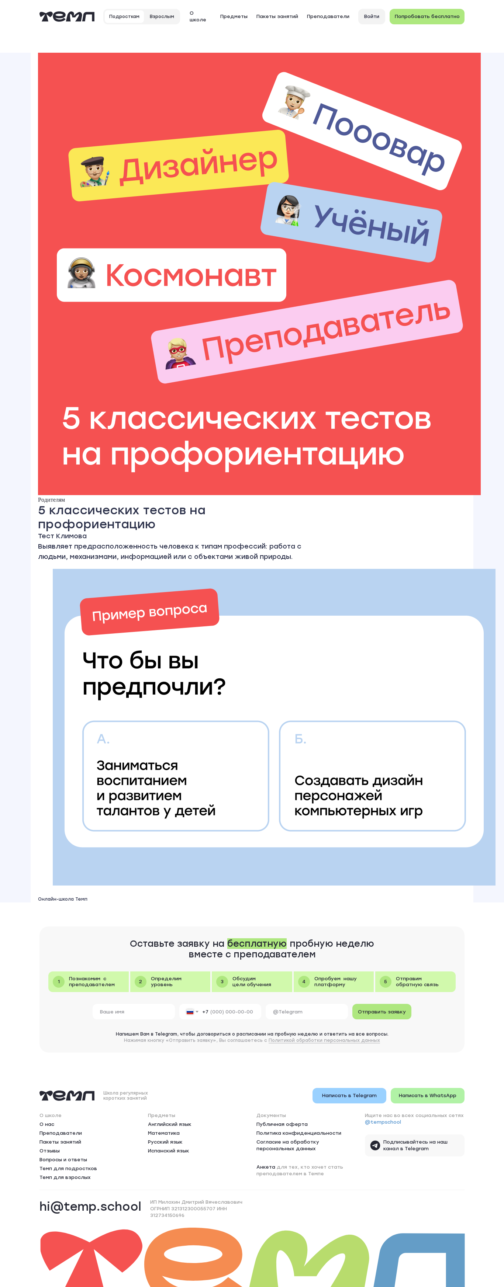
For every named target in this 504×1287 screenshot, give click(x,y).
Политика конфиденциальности (298, 1133)
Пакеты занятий (277, 16)
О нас (46, 1124)
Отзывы (49, 1151)
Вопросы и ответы (63, 1159)
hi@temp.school (90, 1207)
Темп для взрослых (65, 1177)
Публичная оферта (282, 1124)
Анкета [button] (265, 1167)
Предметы (234, 16)
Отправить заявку (382, 1012)
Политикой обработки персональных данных (324, 1040)
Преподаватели (328, 16)
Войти (371, 16)
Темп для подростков (68, 1168)
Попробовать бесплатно (427, 16)
